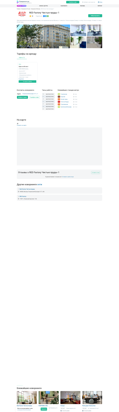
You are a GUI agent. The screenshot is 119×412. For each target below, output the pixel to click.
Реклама (82, 5)
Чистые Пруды (65, 101)
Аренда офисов (21, 5)
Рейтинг (100, 5)
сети (39, 184)
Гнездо (62, 405)
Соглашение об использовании (24, 409)
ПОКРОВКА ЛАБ (43, 405)
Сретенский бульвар (66, 107)
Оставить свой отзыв (68, 176)
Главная (18, 9)
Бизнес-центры (43, 5)
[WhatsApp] (48, 16)
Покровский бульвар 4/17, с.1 (30, 93)
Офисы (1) (22, 57)
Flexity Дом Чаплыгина (88, 405)
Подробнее (21, 79)
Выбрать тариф (22, 97)
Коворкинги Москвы (35, 9)
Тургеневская (64, 104)
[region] (59, 177)
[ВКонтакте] (44, 16)
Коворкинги (64, 5)
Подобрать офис (34, 97)
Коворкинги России (25, 9)
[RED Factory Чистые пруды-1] (22, 14)
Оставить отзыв (95, 172)
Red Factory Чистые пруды (27, 189)
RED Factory (23, 196)
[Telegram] (46, 16)
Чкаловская (64, 94)
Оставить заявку (27, 81)
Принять (43, 409)
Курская (63, 96)
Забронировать (95, 15)
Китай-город (64, 99)
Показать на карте (21, 125)
